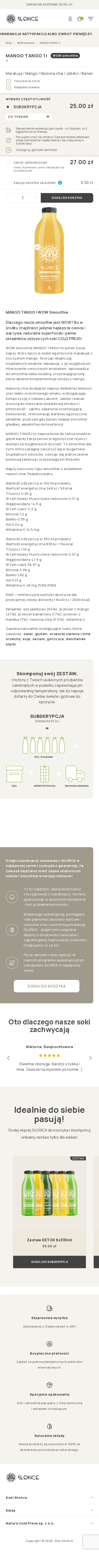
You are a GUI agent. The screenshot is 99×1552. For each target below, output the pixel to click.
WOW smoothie (26, 42)
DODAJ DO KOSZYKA (47, 986)
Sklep (9, 42)
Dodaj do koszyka (67, 198)
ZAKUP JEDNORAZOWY (39, 166)
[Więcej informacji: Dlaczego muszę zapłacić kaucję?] (60, 183)
